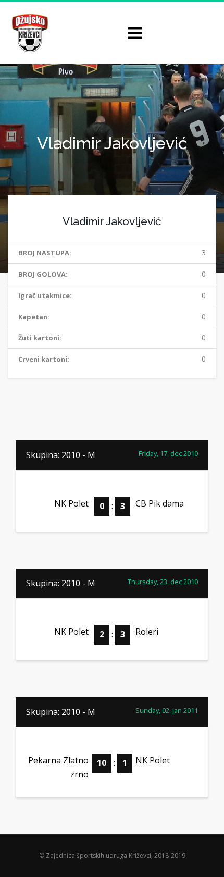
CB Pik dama (159, 503)
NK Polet (71, 503)
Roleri (146, 631)
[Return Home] (29, 32)
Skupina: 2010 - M (60, 455)
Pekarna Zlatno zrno (58, 767)
